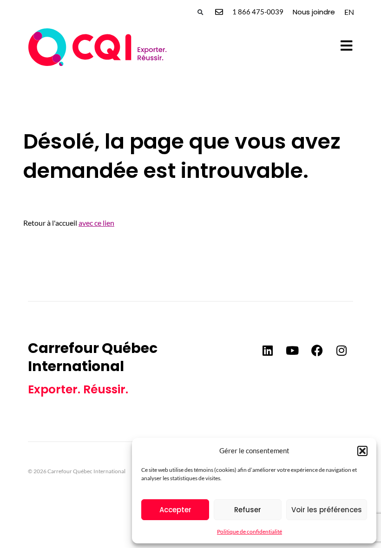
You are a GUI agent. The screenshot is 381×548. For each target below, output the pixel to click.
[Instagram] (341, 350)
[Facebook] (316, 350)
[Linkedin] (267, 350)
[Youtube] (292, 350)
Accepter (175, 510)
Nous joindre (314, 12)
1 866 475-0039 (257, 11)
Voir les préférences (326, 510)
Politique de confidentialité (249, 531)
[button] (362, 451)
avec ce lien (96, 222)
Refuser (247, 510)
